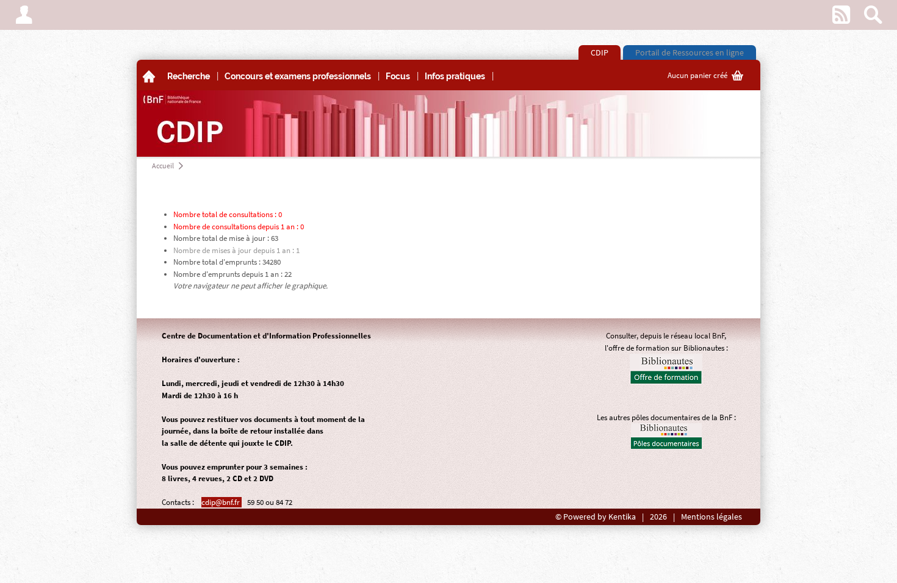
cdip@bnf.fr (221, 502)
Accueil (163, 165)
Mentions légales (711, 517)
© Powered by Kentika (595, 517)
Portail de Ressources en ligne (689, 52)
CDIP (599, 52)
